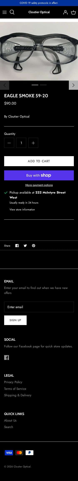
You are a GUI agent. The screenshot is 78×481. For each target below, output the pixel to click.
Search (8, 427)
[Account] (64, 12)
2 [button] (43, 84)
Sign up (15, 320)
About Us (10, 420)
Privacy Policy (13, 382)
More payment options (39, 185)
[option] (39, 51)
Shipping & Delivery (17, 395)
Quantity (9, 134)
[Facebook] (6, 357)
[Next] (73, 85)
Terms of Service (15, 388)
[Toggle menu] (4, 12)
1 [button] (35, 84)
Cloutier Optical (18, 116)
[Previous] (4, 85)
